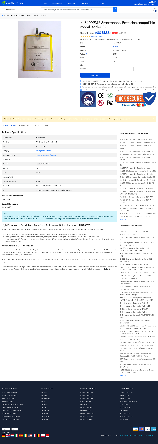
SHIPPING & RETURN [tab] (40, 125)
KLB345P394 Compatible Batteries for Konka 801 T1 (137, 143)
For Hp (43, 401)
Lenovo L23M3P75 (86, 416)
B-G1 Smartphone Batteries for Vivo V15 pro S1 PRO (137, 342)
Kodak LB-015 (124, 419)
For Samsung (45, 398)
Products (71, 3)
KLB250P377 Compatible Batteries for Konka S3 (136, 168)
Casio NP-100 (124, 410)
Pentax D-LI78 (125, 398)
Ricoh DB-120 (124, 404)
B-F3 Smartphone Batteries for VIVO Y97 (134, 309)
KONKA (36, 15)
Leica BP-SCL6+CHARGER (128, 401)
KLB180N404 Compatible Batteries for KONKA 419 (137, 205)
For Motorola (45, 416)
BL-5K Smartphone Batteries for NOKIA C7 (134, 264)
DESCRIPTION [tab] (24, 125)
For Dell (43, 407)
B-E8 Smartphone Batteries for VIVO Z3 (133, 312)
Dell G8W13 (84, 404)
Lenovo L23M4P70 (86, 419)
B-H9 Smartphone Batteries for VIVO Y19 (134, 303)
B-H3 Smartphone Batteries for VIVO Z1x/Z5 (135, 306)
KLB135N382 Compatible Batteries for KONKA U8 (136, 197)
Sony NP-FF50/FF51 (126, 416)
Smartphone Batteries (23, 15)
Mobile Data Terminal (9, 395)
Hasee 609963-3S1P (87, 413)
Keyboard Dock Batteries (10, 419)
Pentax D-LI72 (125, 395)
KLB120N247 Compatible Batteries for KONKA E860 (137, 180)
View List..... (124, 219)
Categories (10, 10)
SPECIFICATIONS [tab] (9, 125)
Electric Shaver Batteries (10, 407)
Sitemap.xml (105, 435)
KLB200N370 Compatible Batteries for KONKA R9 (137, 151)
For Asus (44, 392)
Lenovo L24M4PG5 (86, 395)
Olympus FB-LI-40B (126, 392)
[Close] (153, 119)
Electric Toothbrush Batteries (12, 410)
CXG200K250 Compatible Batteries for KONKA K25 (137, 177)
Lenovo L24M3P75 (86, 407)
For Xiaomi (44, 413)
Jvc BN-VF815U (125, 407)
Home (45, 3)
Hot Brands (86, 3)
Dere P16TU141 (85, 410)
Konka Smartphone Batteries (46, 155)
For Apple (44, 395)
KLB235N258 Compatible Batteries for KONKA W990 (138, 171)
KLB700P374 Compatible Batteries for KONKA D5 (136, 174)
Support (101, 3)
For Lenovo (45, 410)
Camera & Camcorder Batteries (12, 404)
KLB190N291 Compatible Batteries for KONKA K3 (136, 140)
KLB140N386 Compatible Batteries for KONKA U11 (137, 154)
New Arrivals (57, 3)
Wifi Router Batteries (9, 413)
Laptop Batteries (7, 401)
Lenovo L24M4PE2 (86, 392)
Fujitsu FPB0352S (86, 401)
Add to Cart (95, 75)
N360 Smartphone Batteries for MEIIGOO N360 (136, 345)
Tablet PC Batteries (8, 398)
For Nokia (44, 419)
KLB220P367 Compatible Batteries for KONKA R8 (136, 188)
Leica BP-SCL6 (125, 413)
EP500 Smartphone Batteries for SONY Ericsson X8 (137, 273)
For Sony (44, 404)
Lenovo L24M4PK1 (86, 398)
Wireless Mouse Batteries (11, 416)
